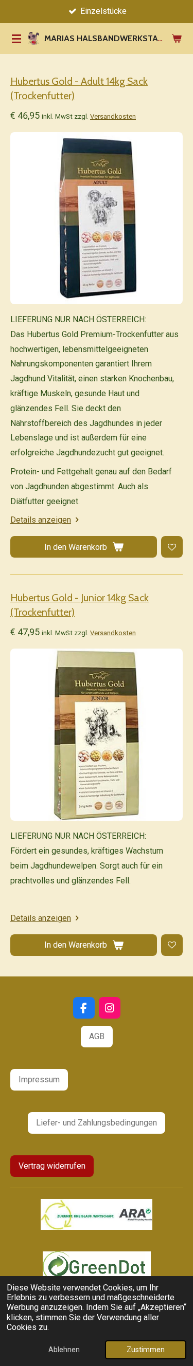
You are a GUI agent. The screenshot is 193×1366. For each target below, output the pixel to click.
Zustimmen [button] (146, 1349)
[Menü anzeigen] (16, 38)
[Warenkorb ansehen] (176, 38)
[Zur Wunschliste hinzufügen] (172, 547)
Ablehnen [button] (64, 1349)
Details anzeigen (40, 520)
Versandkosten (113, 116)
